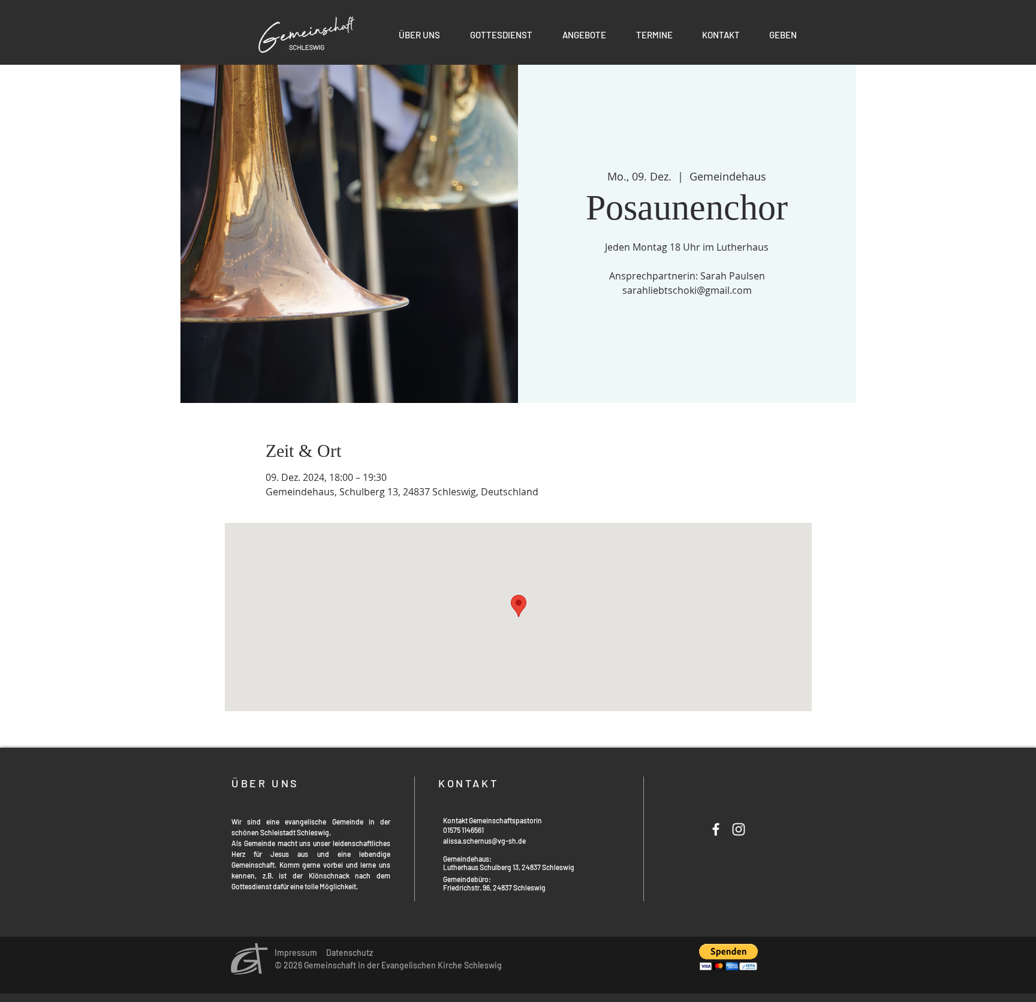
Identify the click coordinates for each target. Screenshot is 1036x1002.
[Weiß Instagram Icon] (738, 829)
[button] (584, 35)
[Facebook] (715, 829)
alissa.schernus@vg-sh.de (484, 840)
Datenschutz (349, 952)
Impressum (296, 952)
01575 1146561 (463, 830)
